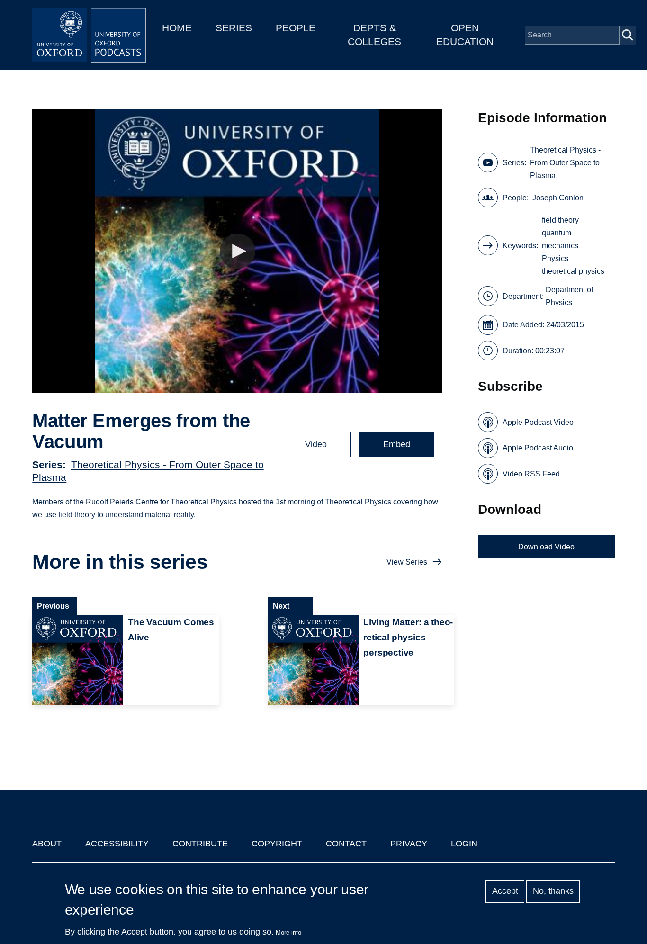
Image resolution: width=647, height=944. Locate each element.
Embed (396, 444)
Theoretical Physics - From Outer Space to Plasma (565, 163)
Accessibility (117, 843)
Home (177, 27)
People (295, 27)
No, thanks (553, 891)
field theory (560, 220)
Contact (346, 843)
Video (316, 444)
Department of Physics (569, 296)
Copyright (277, 843)
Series (234, 27)
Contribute (200, 843)
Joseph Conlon (558, 198)
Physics (555, 258)
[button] (237, 251)
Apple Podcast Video (538, 422)
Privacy (408, 843)
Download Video (546, 547)
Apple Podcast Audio (538, 448)
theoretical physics (573, 271)
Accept (505, 891)
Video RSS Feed (531, 474)
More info (288, 932)
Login (464, 843)
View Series (406, 562)
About (47, 843)
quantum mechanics (560, 239)
